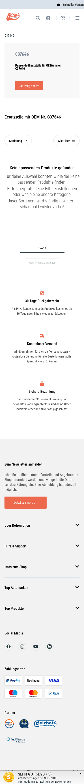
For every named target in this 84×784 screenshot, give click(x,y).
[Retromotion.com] (12, 19)
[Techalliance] (15, 743)
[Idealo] (24, 727)
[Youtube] (36, 649)
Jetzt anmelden (25, 502)
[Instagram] (22, 649)
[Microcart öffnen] (63, 18)
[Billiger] (9, 727)
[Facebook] (8, 649)
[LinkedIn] (49, 649)
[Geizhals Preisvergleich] (45, 727)
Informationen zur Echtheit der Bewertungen (44, 781)
